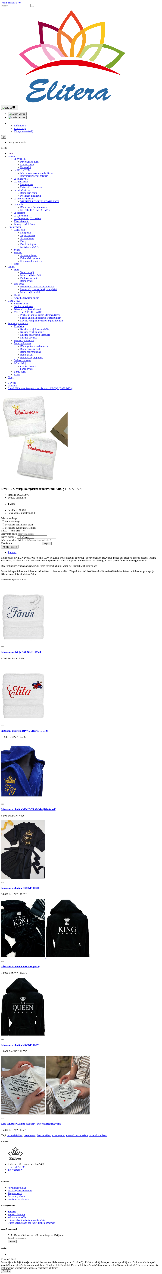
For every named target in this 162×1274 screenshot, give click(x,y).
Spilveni (18, 252)
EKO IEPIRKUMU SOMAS (35, 210)
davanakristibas (14, 1135)
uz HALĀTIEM (22, 170)
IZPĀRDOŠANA (29, 246)
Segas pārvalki (27, 235)
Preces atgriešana (16, 1196)
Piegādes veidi (15, 1193)
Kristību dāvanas (28, 337)
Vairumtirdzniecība (17, 1217)
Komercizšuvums (16, 1214)
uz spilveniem (21, 215)
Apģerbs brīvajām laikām (26, 298)
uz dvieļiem (19, 158)
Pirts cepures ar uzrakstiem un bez (37, 286)
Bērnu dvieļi (26, 281)
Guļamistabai (14, 227)
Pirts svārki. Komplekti (31, 187)
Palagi (23, 241)
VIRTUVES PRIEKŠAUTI (28, 312)
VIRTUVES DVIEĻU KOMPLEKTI (39, 201)
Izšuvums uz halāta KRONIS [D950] (20, 966)
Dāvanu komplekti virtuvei (27, 309)
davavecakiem (44, 1135)
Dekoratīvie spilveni (30, 258)
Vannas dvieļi (27, 272)
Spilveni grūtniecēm (24, 340)
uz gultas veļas (21, 178)
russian (21, 117)
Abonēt (12, 1241)
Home (11, 153)
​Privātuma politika (17, 1187)
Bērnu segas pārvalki (30, 349)
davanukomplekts (98, 1135)
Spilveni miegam (28, 255)
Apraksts (12, 552)
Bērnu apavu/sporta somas (33, 207)
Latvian (21, 114)
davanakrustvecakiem (77, 1135)
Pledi (16, 263)
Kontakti (12, 1211)
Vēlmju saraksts (10, 547)
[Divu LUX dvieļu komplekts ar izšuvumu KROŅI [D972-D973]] (34, 482)
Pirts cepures (26, 184)
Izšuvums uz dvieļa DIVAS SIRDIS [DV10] (24, 730)
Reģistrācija (20, 125)
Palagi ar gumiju (28, 244)
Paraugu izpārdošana (24, 224)
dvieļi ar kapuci (28, 366)
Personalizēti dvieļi (29, 161)
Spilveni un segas (22, 360)
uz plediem (19, 212)
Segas (17, 249)
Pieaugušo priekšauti (30, 195)
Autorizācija (20, 128)
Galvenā (12, 382)
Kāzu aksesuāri (21, 221)
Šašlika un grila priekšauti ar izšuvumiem (40, 317)
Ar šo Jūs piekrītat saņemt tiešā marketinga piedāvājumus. (36, 1235)
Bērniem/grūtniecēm (18, 323)
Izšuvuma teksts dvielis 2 (13, 540)
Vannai (11, 266)
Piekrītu (6, 1271)
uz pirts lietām (21, 181)
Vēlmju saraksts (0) (11, 2)
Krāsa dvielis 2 (8, 537)
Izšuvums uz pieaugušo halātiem (36, 173)
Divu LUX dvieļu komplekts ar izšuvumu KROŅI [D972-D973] (40, 388)
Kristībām (19, 326)
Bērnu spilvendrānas (30, 351)
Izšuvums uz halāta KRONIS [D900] (20, 888)
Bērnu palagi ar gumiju (31, 357)
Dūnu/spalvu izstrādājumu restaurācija (27, 1220)
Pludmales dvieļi (28, 278)
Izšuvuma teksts (9, 533)
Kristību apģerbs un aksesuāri (35, 334)
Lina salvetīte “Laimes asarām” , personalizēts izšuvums (31, 1123)
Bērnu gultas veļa (22, 343)
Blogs (10, 377)
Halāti (17, 295)
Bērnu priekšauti (28, 193)
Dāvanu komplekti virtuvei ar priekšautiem (41, 320)
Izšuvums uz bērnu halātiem (34, 176)
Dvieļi (17, 269)
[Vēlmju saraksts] (2, 646)
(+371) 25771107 (16, 1167)
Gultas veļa (19, 229)
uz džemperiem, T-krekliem (27, 218)
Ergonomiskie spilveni (31, 261)
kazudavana (29, 1135)
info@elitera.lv (15, 1169)
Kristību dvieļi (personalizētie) (35, 329)
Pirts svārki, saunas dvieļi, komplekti (38, 289)
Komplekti (25, 167)
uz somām (19, 204)
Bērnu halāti (20, 371)
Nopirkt (47, 543)
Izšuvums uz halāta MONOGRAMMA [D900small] (28, 809)
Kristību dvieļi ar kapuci (32, 332)
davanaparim (58, 1135)
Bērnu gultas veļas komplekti (34, 346)
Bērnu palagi (26, 354)
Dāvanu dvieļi (27, 164)
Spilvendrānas (27, 238)
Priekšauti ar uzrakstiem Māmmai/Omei (40, 315)
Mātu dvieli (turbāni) (30, 275)
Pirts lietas (19, 283)
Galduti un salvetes (23, 306)
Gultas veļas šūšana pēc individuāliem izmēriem (31, 1223)
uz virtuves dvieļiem (24, 198)
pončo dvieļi (26, 368)
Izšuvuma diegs (9, 518)
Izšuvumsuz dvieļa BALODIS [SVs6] (21, 652)
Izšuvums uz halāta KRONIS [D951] (20, 1045)
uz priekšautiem (22, 190)
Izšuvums (12, 156)
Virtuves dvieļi (21, 303)
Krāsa (4, 530)
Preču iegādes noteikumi (20, 1190)
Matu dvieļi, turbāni (30, 292)
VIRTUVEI (14, 300)
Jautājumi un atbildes (18, 1199)
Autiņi (17, 374)
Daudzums (6, 543)
